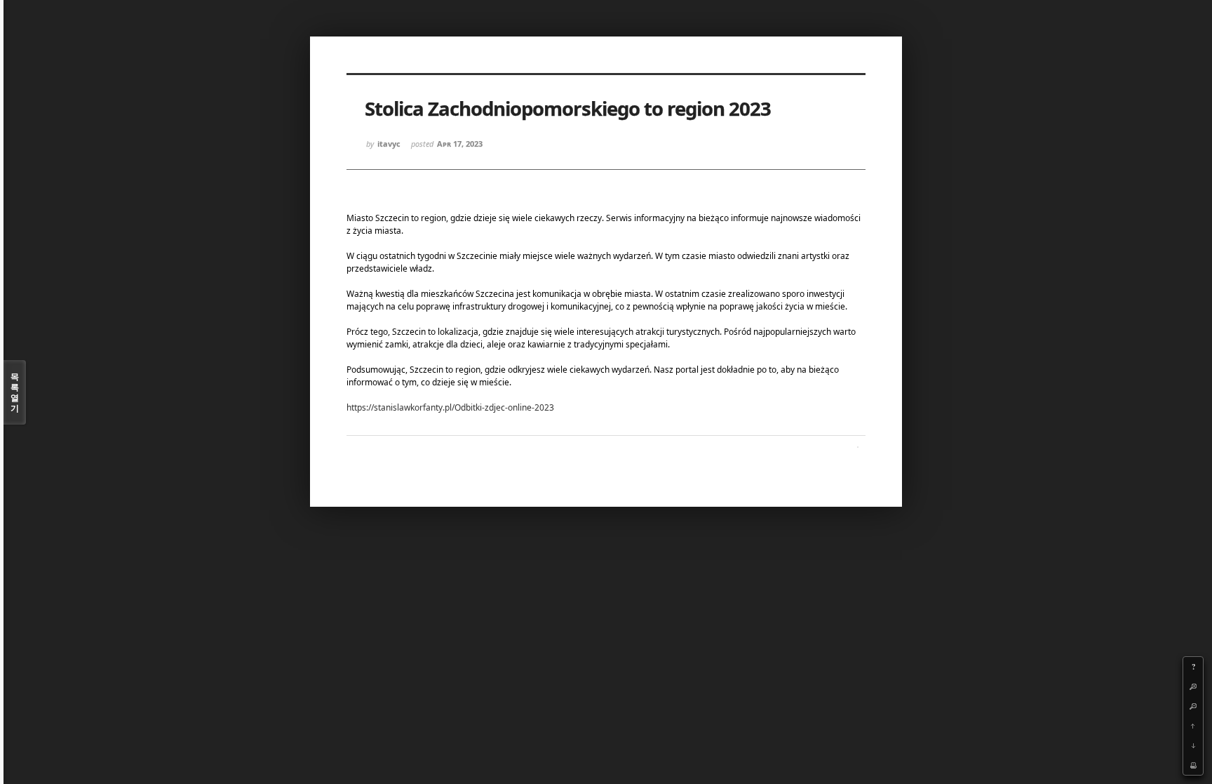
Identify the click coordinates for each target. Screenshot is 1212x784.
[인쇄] (1193, 765)
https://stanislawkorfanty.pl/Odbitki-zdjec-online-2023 (450, 407)
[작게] (1193, 706)
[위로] (1193, 726)
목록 (15, 392)
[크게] (1193, 686)
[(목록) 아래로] (1193, 745)
